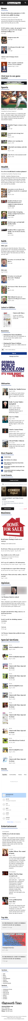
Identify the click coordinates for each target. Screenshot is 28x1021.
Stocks (4, 769)
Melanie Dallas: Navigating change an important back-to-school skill (16, 213)
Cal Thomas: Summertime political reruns (13, 633)
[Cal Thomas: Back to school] (14, 590)
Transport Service (8, 948)
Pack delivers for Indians (10, 460)
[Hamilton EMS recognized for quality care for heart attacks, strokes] (4, 230)
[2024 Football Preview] (5, 750)
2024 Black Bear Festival (17, 740)
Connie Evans (7, 457)
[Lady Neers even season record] (4, 158)
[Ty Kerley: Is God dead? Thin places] (4, 263)
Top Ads (4, 917)
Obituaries (5, 383)
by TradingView (14, 822)
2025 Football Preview (16, 686)
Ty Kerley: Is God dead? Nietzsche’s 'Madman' (15, 277)
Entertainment (8, 826)
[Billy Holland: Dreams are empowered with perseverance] (4, 300)
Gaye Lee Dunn (13, 417)
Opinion (5, 583)
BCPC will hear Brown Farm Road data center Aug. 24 (13, 463)
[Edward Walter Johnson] (5, 443)
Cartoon (3, 627)
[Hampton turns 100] (4, 40)
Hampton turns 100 (13, 37)
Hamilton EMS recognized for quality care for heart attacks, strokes (16, 231)
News (4, 8)
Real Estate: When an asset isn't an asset (12, 549)
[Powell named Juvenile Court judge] (4, 49)
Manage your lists (14, 356)
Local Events (6, 475)
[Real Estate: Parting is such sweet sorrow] (14, 527)
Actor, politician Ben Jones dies (15, 901)
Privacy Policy (18, 1017)
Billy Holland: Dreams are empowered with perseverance (17, 297)
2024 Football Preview (16, 750)
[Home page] (14, 2)
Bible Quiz (4, 246)
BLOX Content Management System (18, 1018)
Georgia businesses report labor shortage (13, 568)
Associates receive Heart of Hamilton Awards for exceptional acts (17, 190)
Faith (3, 241)
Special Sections (9, 639)
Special (10, 645)
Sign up (14, 353)
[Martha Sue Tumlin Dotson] (5, 391)
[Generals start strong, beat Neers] (4, 134)
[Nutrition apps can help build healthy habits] (4, 223)
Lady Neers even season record (17, 155)
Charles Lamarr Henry (16, 429)
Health (4, 166)
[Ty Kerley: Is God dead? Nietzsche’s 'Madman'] (4, 279)
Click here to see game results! (10, 77)
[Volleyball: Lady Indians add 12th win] (4, 148)
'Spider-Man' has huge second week (16, 875)
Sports (4, 87)
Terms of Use (13, 1017)
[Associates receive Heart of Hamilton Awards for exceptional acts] (4, 193)
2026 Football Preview (16, 647)
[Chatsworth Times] (7, 319)
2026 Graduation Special (17, 657)
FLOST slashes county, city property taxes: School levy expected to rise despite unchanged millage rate (13, 29)
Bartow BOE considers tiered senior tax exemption (14, 467)
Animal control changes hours (9, 57)
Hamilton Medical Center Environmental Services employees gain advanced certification (15, 203)
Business (5, 512)
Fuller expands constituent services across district (15, 63)
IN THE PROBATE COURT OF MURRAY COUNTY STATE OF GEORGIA (14, 924)
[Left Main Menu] (2, 3)
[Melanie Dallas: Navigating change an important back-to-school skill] (4, 215)
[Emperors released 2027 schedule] (14, 99)
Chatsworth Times (18, 313)
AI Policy (5, 1018)
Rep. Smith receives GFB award (10, 555)
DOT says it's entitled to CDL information (13, 562)
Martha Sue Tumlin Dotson (17, 389)
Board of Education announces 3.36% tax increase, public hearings (13, 14)
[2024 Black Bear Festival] (5, 741)
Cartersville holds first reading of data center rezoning (14, 471)
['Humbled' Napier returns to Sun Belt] (4, 127)
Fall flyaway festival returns (11, 834)
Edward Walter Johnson (16, 441)
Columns (3, 594)
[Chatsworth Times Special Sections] (5, 666)
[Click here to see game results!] (14, 83)
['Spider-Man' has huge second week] (5, 873)
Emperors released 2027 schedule (12, 109)
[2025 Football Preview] (5, 686)
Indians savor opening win (15, 141)
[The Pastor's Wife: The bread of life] (4, 290)
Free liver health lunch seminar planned (13, 171)
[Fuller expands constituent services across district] (4, 67)
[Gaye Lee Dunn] (5, 419)
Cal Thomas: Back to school (10, 597)
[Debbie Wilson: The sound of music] (5, 852)
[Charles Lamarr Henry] (5, 431)
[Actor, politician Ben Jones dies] (5, 901)
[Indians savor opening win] (4, 142)
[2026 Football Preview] (5, 647)
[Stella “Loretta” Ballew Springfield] (5, 404)
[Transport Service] (14, 939)
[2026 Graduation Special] (5, 657)
